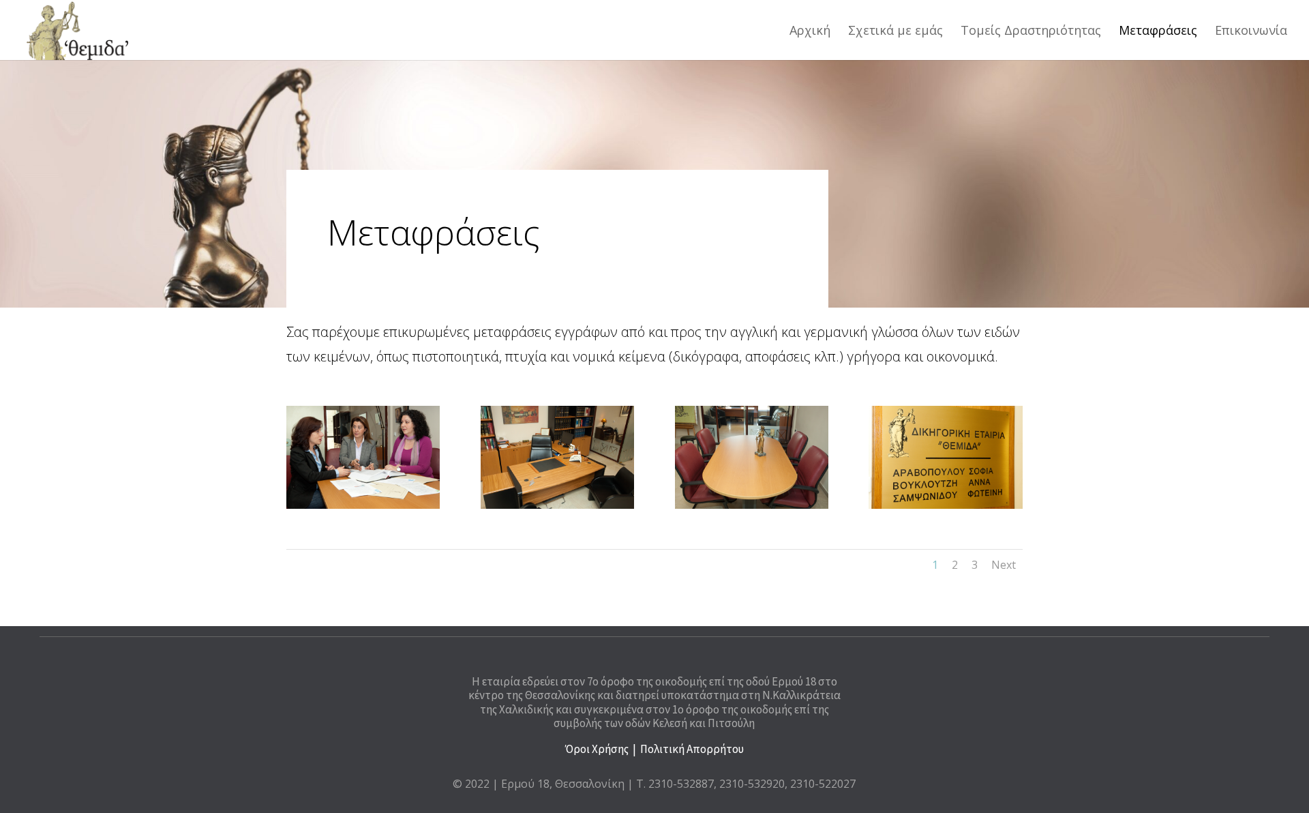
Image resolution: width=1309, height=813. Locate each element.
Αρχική (809, 31)
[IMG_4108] (945, 505)
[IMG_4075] (557, 505)
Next (1003, 564)
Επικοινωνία (1251, 31)
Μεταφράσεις (1158, 31)
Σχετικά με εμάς (895, 31)
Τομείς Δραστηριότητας (1031, 31)
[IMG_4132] (363, 505)
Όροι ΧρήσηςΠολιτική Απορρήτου (654, 748)
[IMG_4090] (751, 505)
